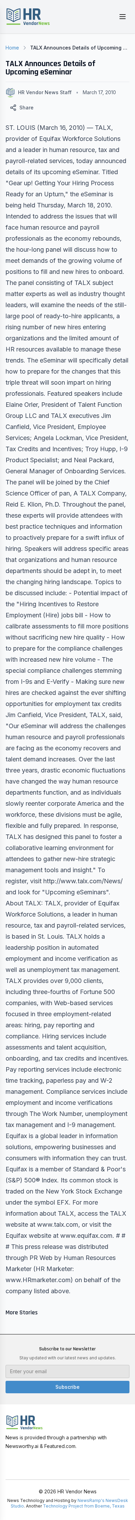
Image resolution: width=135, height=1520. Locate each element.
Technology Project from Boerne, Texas (84, 1506)
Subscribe (67, 1387)
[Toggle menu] (122, 17)
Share (26, 107)
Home (12, 48)
